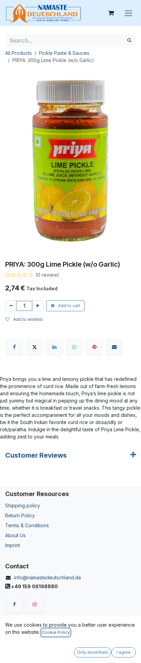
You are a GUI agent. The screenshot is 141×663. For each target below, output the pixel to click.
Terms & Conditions (27, 525)
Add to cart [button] (68, 305)
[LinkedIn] (54, 347)
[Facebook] (14, 347)
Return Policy (20, 515)
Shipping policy (22, 505)
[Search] (129, 40)
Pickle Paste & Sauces (64, 53)
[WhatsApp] (74, 347)
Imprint (12, 545)
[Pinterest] (94, 347)
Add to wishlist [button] (27, 319)
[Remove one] (11, 305)
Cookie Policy (56, 632)
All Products (18, 53)
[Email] (114, 347)
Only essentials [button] (92, 652)
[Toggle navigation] (128, 13)
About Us (15, 535)
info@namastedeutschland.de (47, 577)
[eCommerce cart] (110, 13)
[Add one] (37, 305)
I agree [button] (124, 652)
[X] (34, 347)
